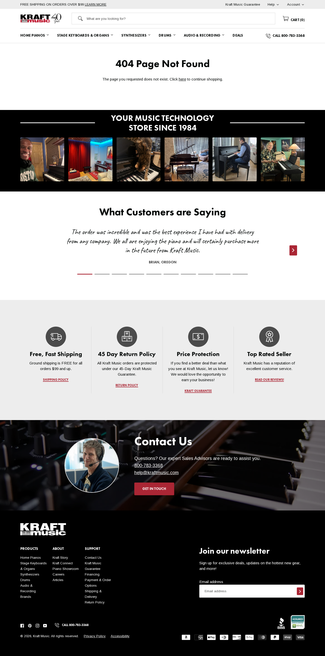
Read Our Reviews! (269, 379)
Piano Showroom (66, 569)
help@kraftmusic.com (156, 472)
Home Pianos (30, 557)
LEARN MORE (95, 4)
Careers (58, 574)
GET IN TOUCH (154, 489)
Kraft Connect (63, 563)
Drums (25, 580)
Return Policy (95, 602)
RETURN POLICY (127, 385)
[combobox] (181, 18)
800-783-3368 (148, 465)
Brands (25, 597)
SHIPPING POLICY (56, 379)
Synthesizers (29, 574)
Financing (92, 574)
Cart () (297, 20)
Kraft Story (60, 557)
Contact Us (93, 557)
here (182, 79)
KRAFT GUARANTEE (198, 391)
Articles (58, 580)
